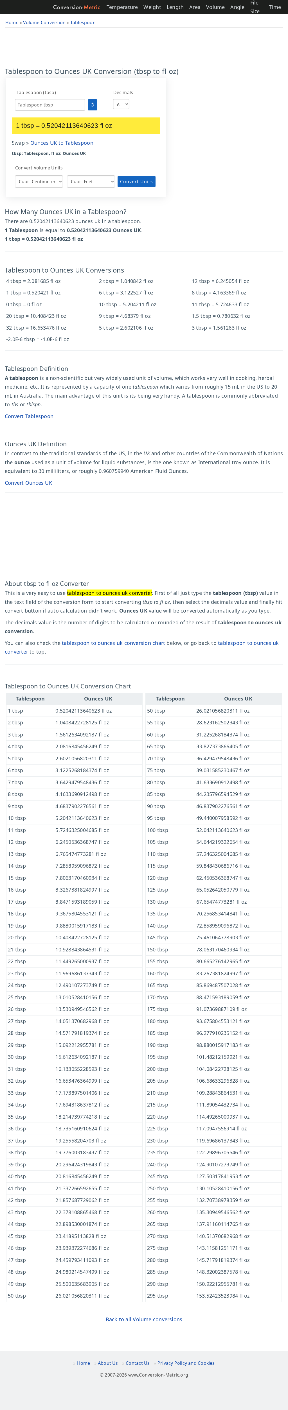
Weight (152, 7)
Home (83, 1363)
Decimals (123, 92)
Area (195, 7)
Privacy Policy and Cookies (186, 1363)
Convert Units (136, 181)
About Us (108, 1363)
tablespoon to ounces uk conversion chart (113, 643)
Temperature (122, 7)
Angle (237, 7)
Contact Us (138, 1363)
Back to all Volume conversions (144, 1319)
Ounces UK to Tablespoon (61, 142)
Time (275, 7)
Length (175, 7)
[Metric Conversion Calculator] (76, 7)
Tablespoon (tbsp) (36, 92)
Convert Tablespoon (29, 416)
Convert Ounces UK (28, 482)
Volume (215, 7)
